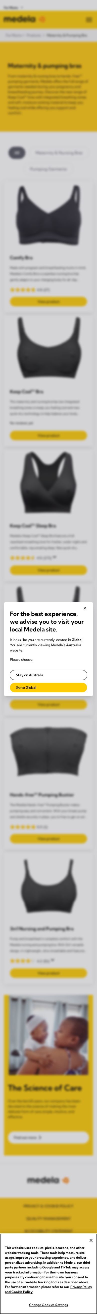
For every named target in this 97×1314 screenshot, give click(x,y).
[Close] (91, 1240)
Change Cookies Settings (48, 1305)
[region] (48, 1273)
